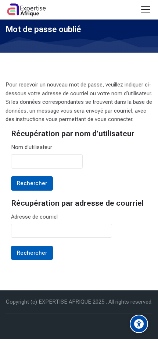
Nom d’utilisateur (31, 147)
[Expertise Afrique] (26, 10)
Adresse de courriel (34, 216)
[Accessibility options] (139, 324)
